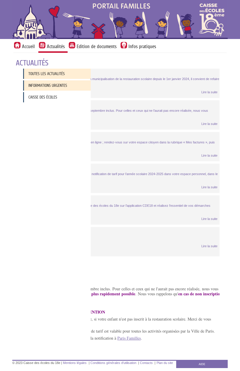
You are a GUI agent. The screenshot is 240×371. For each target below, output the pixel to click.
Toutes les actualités (46, 73)
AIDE (202, 364)
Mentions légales (75, 363)
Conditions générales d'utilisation (113, 363)
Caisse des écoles (42, 97)
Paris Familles (129, 338)
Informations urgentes (47, 85)
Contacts (146, 363)
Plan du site (165, 363)
